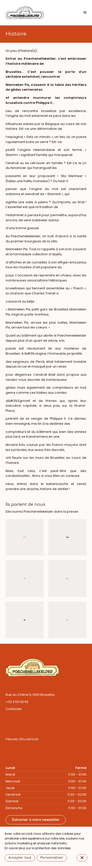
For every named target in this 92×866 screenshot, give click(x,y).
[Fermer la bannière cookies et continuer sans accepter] (82, 857)
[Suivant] (85, 12)
